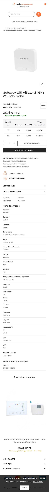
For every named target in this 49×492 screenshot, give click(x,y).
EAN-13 (5, 365)
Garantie (6, 284)
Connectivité (8, 327)
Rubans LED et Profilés (29, 158)
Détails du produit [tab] (12, 191)
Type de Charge (9, 352)
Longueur (6, 312)
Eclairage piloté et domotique (14, 164)
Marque (6, 198)
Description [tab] (9, 186)
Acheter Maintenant (24, 150)
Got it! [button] (24, 488)
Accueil (18, 158)
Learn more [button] (38, 482)
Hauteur (6, 305)
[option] (24, 61)
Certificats (7, 292)
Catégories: (8, 158)
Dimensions (7, 232)
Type (5, 239)
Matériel (6, 269)
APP (4, 337)
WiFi (4, 345)
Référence (7, 201)
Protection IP (8, 262)
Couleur (6, 224)
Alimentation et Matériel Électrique (16, 167)
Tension (6, 217)
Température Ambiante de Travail (16, 277)
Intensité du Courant (11, 247)
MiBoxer (15, 104)
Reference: (7, 107)
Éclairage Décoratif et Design (14, 161)
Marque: (6, 104)
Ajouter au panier (32, 143)
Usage (5, 254)
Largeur (6, 320)
